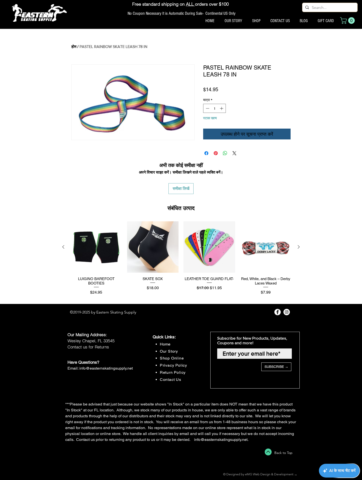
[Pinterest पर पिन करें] (216, 153)
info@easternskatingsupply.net (106, 368)
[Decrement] (207, 108)
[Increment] (222, 108)
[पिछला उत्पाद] (63, 247)
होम (73, 47)
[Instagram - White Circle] (286, 312)
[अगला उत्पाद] (299, 247)
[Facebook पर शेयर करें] (206, 153)
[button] (348, 20)
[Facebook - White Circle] (277, 312)
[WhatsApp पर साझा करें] (225, 153)
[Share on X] (234, 153)
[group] (181, 260)
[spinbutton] (214, 108)
